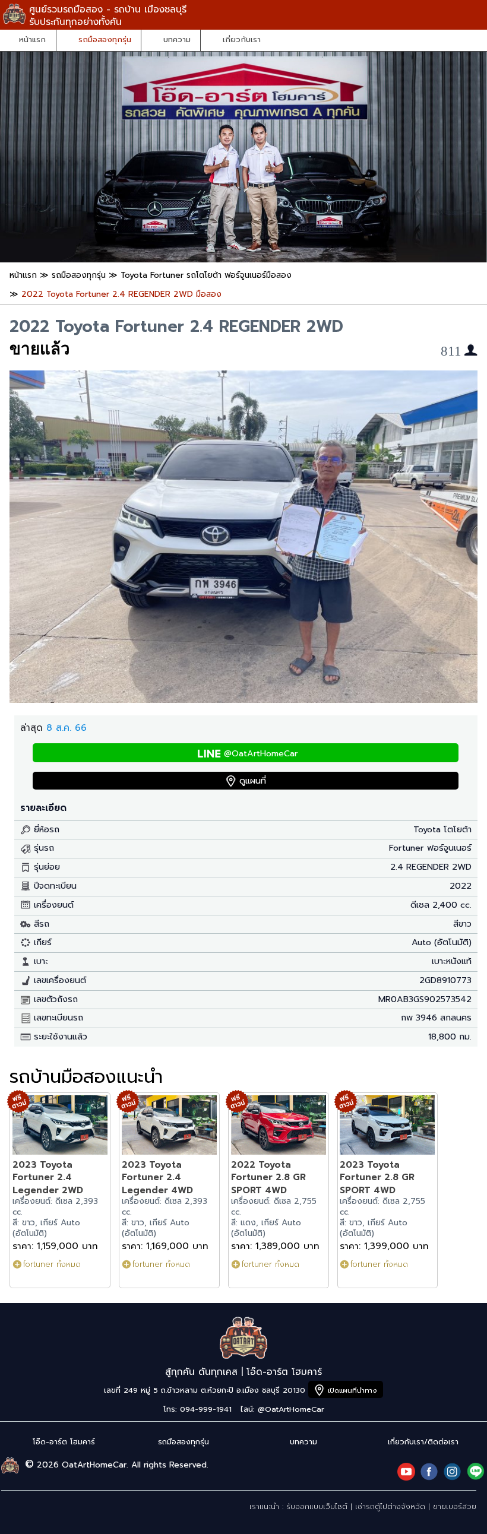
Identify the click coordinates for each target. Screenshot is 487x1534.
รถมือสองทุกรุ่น (104, 40)
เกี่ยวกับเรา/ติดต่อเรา (423, 1441)
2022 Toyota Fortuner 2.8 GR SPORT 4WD (268, 1177)
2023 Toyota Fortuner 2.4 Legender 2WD (47, 1177)
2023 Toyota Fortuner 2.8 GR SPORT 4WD (377, 1177)
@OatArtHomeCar (261, 753)
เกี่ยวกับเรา (242, 40)
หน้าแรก (32, 40)
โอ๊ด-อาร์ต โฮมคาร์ (64, 1441)
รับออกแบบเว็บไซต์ (316, 1506)
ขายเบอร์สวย (454, 1506)
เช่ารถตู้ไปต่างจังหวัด (390, 1506)
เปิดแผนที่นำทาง (352, 1391)
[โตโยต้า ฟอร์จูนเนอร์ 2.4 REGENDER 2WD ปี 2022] (243, 699)
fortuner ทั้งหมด (52, 1264)
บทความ (177, 40)
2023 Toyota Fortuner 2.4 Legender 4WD (157, 1177)
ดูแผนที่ (252, 781)
